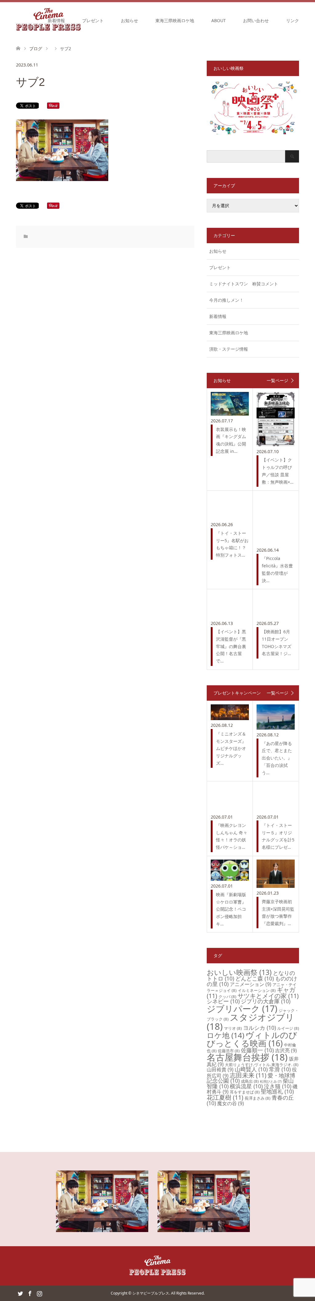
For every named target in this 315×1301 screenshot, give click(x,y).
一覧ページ (277, 380)
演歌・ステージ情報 (228, 349)
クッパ (227, 996)
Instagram (39, 1293)
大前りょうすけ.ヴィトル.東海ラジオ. (261, 1064)
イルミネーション (257, 990)
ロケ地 (225, 1035)
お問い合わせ (256, 20)
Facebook (30, 1293)
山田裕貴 (220, 1069)
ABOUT (218, 20)
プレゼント (93, 20)
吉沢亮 (286, 1050)
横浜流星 (246, 1086)
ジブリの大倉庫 (265, 1001)
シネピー (223, 1001)
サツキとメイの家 (268, 996)
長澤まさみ (257, 1098)
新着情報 (56, 20)
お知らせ (129, 20)
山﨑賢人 (251, 1069)
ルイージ (288, 1028)
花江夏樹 (225, 1097)
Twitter (20, 1293)
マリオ (233, 1028)
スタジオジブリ (250, 1021)
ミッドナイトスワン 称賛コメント (243, 284)
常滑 (280, 1069)
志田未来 (248, 1075)
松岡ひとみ (270, 1081)
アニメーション (250, 984)
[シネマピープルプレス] (157, 1274)
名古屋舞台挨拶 (247, 1057)
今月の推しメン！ (226, 300)
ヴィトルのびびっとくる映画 (252, 1039)
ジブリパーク (242, 1008)
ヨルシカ (259, 1027)
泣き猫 (277, 1086)
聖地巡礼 (277, 1091)
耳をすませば (245, 1092)
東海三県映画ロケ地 (174, 20)
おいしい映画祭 (239, 972)
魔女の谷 (230, 1103)
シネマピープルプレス (150, 1293)
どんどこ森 (254, 978)
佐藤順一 (257, 1050)
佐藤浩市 (229, 1050)
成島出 (250, 1081)
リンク (292, 20)
